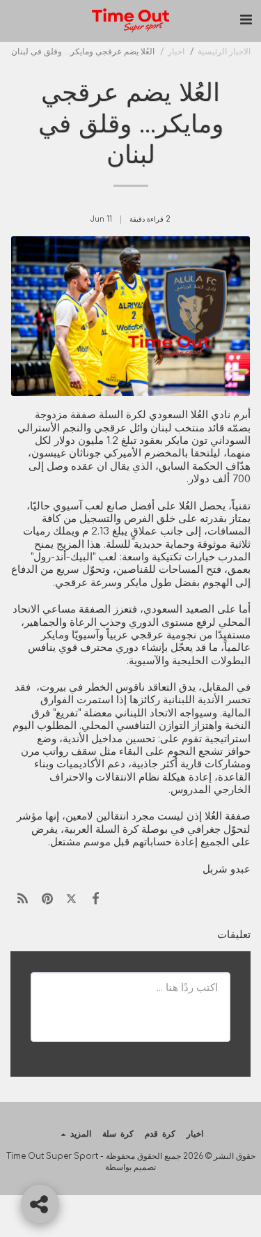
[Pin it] (47, 898)
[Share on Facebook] (96, 898)
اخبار (176, 51)
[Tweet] (71, 898)
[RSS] (22, 898)
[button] (246, 20)
